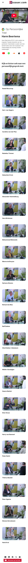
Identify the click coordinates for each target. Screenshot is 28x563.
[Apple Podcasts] (19, 53)
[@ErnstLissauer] (16, 557)
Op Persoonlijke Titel (12, 31)
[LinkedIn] (9, 557)
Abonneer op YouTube (14, 560)
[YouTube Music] (24, 53)
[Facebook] (12, 557)
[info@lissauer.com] (20, 557)
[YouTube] (3, 53)
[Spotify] (8, 53)
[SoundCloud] (13, 53)
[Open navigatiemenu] (3, 2)
